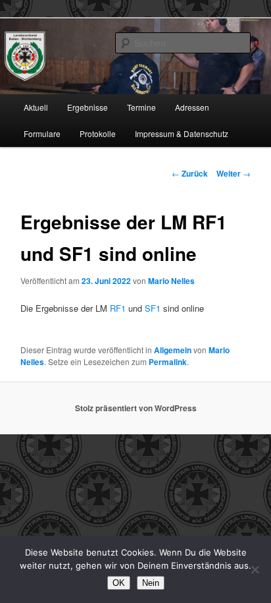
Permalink (168, 362)
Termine (141, 107)
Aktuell (36, 107)
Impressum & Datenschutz (181, 133)
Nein (150, 583)
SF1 (152, 308)
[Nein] (254, 569)
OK (118, 583)
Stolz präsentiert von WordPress (136, 408)
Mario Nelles (171, 281)
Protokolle (98, 133)
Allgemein (172, 350)
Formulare (42, 133)
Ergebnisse (87, 107)
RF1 (118, 308)
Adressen (192, 107)
